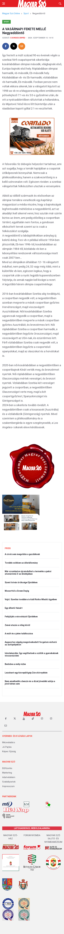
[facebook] (5, 718)
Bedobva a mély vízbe (15, 664)
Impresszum (8, 786)
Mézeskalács (8, 742)
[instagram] (42, 718)
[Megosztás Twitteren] (13, 46)
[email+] (5, 725)
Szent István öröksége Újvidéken (21, 582)
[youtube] (23, 718)
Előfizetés (7, 768)
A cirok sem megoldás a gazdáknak (22, 554)
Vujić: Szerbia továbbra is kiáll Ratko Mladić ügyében (31, 599)
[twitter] (14, 718)
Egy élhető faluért (13, 608)
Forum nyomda (32, 835)
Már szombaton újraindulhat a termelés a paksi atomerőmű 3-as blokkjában (28, 572)
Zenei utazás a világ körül (17, 625)
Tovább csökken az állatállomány (21, 563)
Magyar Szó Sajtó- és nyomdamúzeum (53, 838)
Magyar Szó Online (11, 13)
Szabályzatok (8, 781)
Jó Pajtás (7, 747)
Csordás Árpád (17, 38)
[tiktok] (32, 718)
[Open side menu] (3, 3)
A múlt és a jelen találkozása (19, 633)
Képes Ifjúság (9, 751)
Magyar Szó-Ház (10, 837)
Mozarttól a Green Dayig (17, 591)
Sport (26, 13)
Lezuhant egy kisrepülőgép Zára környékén (26, 673)
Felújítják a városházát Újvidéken (21, 616)
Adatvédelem (8, 777)
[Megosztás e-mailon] (21, 46)
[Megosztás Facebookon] (5, 46)
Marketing (7, 772)
